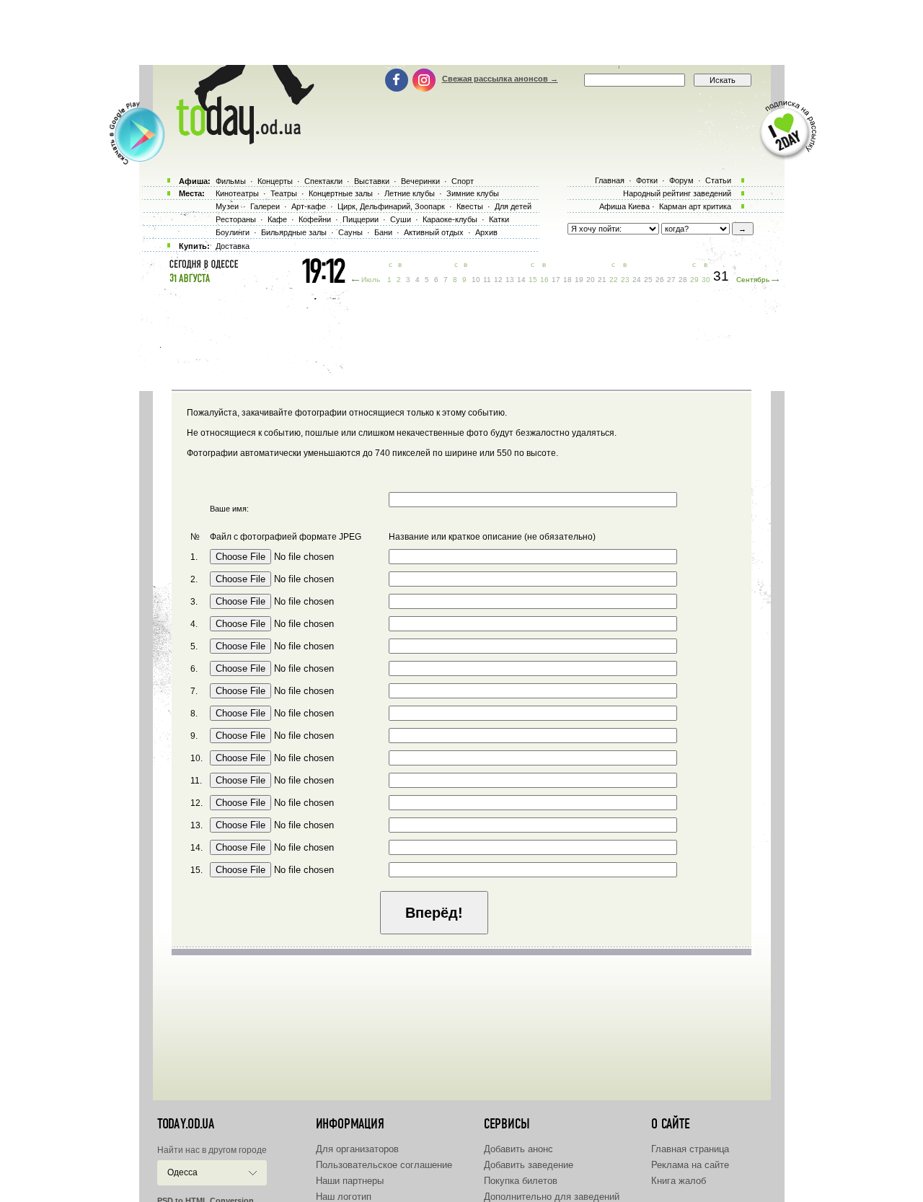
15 (533, 280)
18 (567, 280)
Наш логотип (343, 1196)
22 (613, 280)
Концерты (275, 181)
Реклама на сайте (690, 1164)
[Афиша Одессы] (238, 140)
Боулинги (232, 232)
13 (509, 280)
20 (590, 280)
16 (544, 280)
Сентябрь (752, 280)
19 (579, 280)
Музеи (227, 206)
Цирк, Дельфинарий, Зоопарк (391, 206)
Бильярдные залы (294, 232)
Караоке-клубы (450, 219)
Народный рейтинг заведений (677, 193)
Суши (400, 219)
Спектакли (323, 181)
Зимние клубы (472, 193)
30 (706, 280)
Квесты (469, 206)
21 (602, 280)
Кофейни (315, 219)
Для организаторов (357, 1149)
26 (659, 280)
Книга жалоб (678, 1180)
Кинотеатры (237, 193)
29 (694, 280)
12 (498, 280)
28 (683, 280)
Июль (370, 280)
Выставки (371, 181)
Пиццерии (361, 219)
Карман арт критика (695, 206)
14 (521, 280)
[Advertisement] (461, 32)
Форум (681, 180)
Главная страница (690, 1149)
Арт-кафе (308, 206)
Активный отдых (434, 232)
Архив (486, 232)
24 (636, 280)
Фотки (647, 180)
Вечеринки (420, 181)
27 (671, 280)
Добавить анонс (518, 1149)
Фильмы (231, 181)
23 (625, 280)
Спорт (462, 181)
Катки (499, 219)
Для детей (513, 206)
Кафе (277, 219)
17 (556, 280)
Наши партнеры (350, 1180)
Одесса (182, 1172)
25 (648, 280)
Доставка (232, 246)
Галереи (265, 206)
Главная (609, 180)
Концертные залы (341, 193)
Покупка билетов (520, 1180)
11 (487, 280)
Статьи (718, 180)
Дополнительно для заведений (551, 1196)
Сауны (350, 232)
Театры (283, 193)
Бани (383, 232)
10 (476, 280)
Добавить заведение (528, 1164)
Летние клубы (409, 193)
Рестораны (236, 219)
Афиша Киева (624, 206)
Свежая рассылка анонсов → (500, 78)
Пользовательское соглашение (384, 1164)
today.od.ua (185, 1124)
